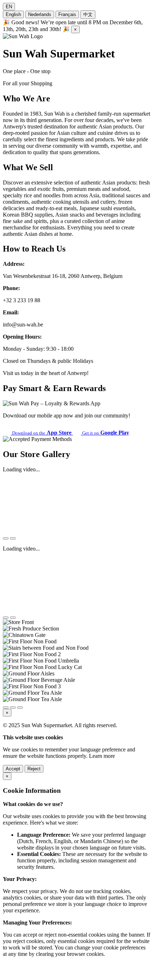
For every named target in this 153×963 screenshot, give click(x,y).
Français (67, 14)
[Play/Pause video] (6, 538)
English (13, 14)
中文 (88, 14)
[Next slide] (13, 707)
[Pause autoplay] (20, 707)
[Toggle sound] (13, 538)
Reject (34, 768)
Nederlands (39, 14)
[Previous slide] (6, 707)
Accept (13, 768)
